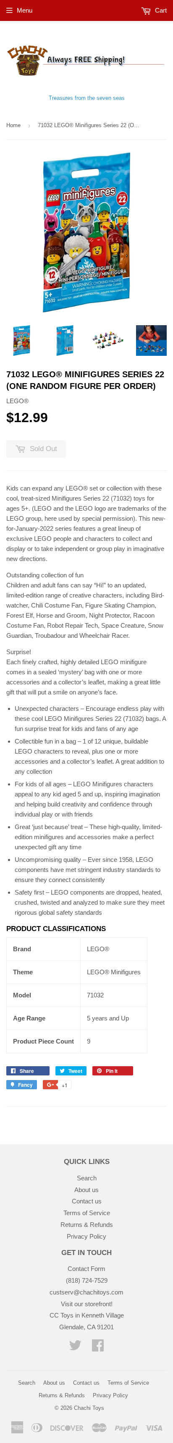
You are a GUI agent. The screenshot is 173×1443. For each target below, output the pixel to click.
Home (13, 125)
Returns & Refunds (86, 1224)
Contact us (87, 1201)
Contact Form (86, 1268)
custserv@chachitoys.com (86, 1292)
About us (86, 1189)
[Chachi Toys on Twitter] (75, 1348)
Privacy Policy (86, 1236)
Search (87, 1178)
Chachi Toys (89, 1408)
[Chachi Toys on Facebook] (98, 1348)
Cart (160, 10)
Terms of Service (86, 1212)
